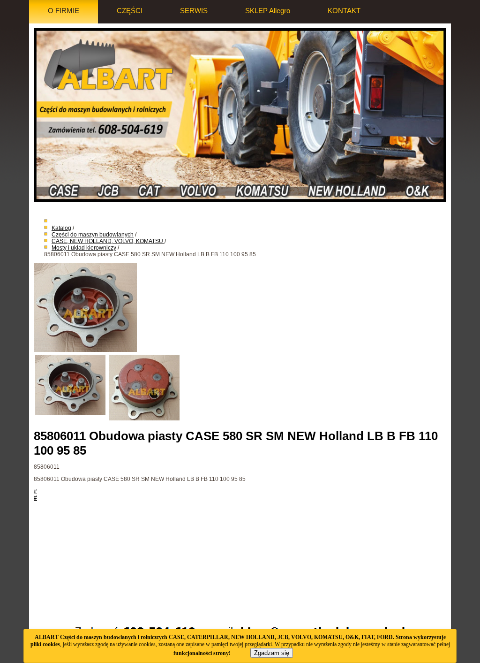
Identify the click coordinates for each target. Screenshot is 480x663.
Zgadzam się (271, 652)
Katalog (61, 228)
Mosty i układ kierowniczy (84, 247)
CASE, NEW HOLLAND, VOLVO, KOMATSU (108, 241)
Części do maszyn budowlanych (93, 234)
